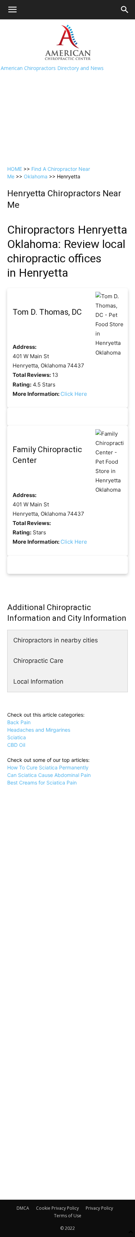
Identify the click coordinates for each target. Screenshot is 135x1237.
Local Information (38, 681)
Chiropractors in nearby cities (55, 640)
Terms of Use (67, 1216)
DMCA (23, 1208)
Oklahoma (36, 176)
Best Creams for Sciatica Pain (42, 782)
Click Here (73, 393)
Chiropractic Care (38, 660)
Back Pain (19, 722)
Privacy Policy (99, 1208)
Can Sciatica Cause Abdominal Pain (49, 775)
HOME (14, 169)
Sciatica (16, 737)
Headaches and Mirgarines (38, 730)
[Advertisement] (67, 90)
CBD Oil (16, 745)
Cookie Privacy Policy (57, 1208)
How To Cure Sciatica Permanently (48, 767)
